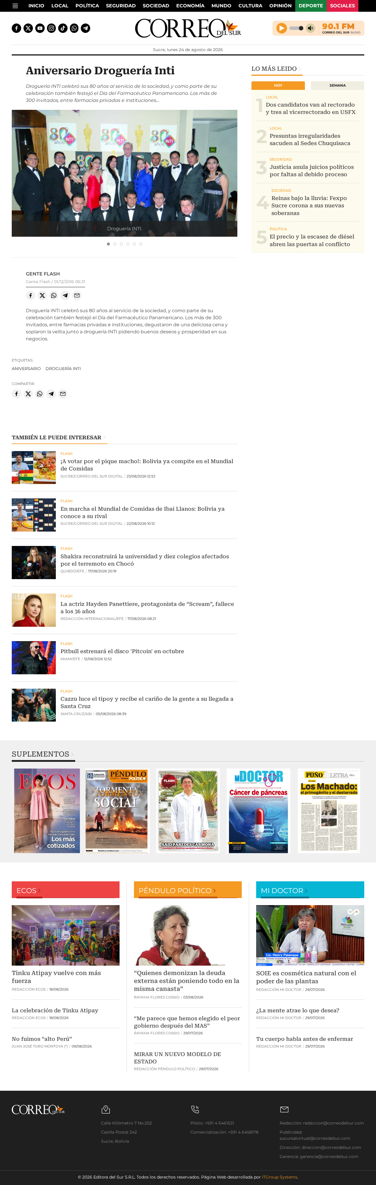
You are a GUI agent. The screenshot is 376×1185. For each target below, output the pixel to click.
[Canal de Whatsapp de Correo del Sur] (74, 28)
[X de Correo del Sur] (28, 28)
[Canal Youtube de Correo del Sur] (40, 28)
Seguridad (121, 6)
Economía (190, 6)
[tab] (108, 244)
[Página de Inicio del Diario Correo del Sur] (188, 28)
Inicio (36, 6)
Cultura (250, 6)
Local (59, 6)
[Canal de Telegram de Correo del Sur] (85, 28)
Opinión (280, 6)
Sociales (342, 6)
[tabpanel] (47, 811)
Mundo (221, 6)
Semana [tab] (338, 85)
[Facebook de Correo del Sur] (16, 28)
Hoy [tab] (278, 85)
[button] (124, 194)
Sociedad (156, 6)
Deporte (311, 6)
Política (87, 6)
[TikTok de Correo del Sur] (63, 28)
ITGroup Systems (279, 1177)
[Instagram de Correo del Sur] (51, 28)
